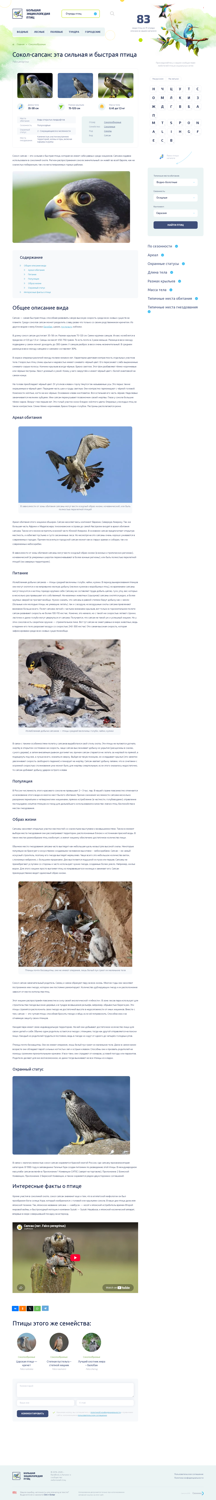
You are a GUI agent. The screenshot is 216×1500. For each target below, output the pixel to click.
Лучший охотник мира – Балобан (91, 1363)
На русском (158, 78)
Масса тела (157, 290)
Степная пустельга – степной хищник (59, 1363)
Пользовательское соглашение (188, 1474)
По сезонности (160, 246)
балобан (47, 326)
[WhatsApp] (37, 1308)
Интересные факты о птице (37, 292)
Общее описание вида (35, 265)
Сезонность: (159, 191)
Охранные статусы (163, 264)
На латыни (174, 78)
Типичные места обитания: (166, 175)
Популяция (33, 279)
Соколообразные (112, 122)
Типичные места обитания (170, 298)
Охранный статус (36, 288)
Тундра (74, 31)
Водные (22, 31)
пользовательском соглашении (92, 1415)
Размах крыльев (161, 281)
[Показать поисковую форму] (112, 13)
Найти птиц (176, 224)
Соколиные (109, 126)
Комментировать (32, 1413)
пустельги (66, 326)
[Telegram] (45, 1308)
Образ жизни (34, 283)
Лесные (39, 31)
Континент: (159, 206)
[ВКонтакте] (15, 1308)
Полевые (56, 31)
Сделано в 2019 (185, 1493)
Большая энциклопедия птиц (38, 13)
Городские (93, 31)
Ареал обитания (36, 270)
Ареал (153, 255)
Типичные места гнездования (173, 307)
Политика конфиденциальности (189, 1478)
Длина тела (157, 272)
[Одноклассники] (22, 1308)
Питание (32, 274)
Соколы (108, 131)
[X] (30, 1308)
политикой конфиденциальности (106, 1412)
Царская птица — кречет (26, 1363)
